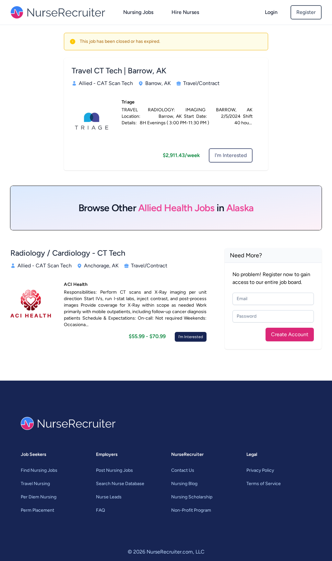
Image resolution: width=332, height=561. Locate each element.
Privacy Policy (260, 470)
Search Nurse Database (120, 483)
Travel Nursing (35, 483)
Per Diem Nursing (38, 497)
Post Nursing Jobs (114, 470)
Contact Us (182, 470)
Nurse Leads (109, 497)
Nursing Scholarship (191, 497)
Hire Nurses (185, 12)
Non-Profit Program (191, 510)
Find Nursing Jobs (39, 470)
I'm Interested (231, 155)
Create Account (289, 334)
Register (306, 12)
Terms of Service (263, 483)
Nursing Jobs (138, 12)
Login (271, 12)
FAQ (100, 510)
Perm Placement (37, 510)
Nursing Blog (184, 483)
